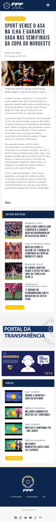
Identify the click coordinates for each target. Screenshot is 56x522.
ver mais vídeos (14, 458)
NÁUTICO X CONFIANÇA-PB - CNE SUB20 (38, 429)
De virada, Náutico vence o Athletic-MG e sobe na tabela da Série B (37, 272)
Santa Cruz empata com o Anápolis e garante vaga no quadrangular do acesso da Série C (38, 231)
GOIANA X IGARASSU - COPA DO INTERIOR (35, 397)
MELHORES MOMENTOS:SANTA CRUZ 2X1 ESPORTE (37, 447)
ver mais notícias (15, 307)
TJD (43, 497)
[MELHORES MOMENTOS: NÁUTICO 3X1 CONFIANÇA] (13, 412)
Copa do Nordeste (15, 19)
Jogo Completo (32, 392)
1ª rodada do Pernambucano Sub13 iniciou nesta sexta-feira (37, 294)
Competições (32, 497)
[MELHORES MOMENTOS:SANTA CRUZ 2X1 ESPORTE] (13, 444)
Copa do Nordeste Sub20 (37, 244)
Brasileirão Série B (34, 264)
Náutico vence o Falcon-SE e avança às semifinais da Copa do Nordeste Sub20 (37, 252)
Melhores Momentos (35, 408)
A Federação (16, 497)
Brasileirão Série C (34, 223)
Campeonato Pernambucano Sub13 (36, 285)
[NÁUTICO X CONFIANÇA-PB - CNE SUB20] (13, 428)
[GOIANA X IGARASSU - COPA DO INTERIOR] (13, 396)
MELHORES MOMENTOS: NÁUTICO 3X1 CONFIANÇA (37, 413)
